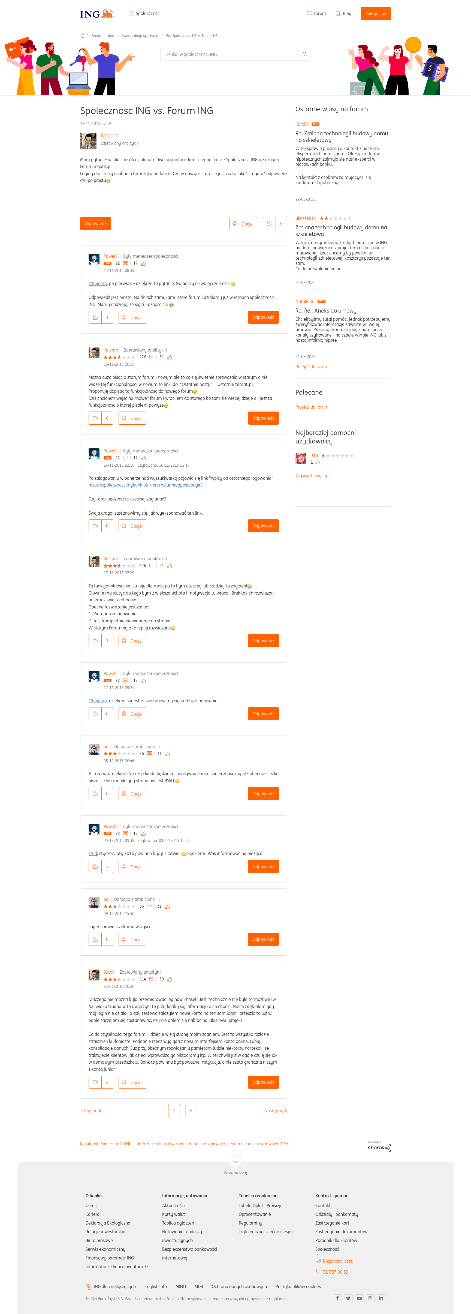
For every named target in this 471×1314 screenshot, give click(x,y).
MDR (199, 1286)
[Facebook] (337, 1298)
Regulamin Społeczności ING (106, 1143)
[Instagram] (370, 1298)
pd (106, 746)
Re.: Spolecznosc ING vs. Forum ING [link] (192, 36)
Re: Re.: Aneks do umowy (326, 310)
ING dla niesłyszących (115, 1286)
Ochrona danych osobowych (239, 1286)
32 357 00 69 (335, 1272)
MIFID (181, 1286)
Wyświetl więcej (311, 475)
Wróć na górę (235, 1172)
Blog (347, 13)
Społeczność (148, 13)
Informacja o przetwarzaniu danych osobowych (181, 1143)
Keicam (109, 135)
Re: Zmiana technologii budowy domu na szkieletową (341, 136)
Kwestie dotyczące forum (140, 36)
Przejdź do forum (311, 366)
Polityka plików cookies (298, 1286)
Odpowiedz (95, 223)
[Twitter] (348, 1298)
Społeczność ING (82, 35)
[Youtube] (359, 1298)
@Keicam (98, 283)
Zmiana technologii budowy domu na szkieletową (341, 230)
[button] (269, 223)
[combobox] (235, 54)
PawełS (110, 256)
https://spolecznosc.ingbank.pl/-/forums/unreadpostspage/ (145, 485)
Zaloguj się (376, 13)
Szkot (109, 972)
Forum (320, 13)
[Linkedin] (381, 1298)
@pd (93, 853)
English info (155, 1286)
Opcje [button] (247, 224)
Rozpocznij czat (338, 1261)
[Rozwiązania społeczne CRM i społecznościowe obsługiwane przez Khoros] (379, 1146)
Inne (111, 36)
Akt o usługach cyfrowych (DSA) (260, 1143)
